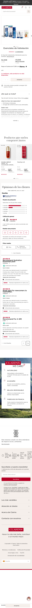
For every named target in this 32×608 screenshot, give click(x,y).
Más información (5, 444)
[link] (19, 61)
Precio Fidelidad (19, 61)
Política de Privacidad (23, 550)
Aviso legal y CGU (13, 552)
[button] (16, 94)
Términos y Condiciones (9, 550)
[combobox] (16, 561)
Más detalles (10, 56)
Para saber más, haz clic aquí (16, 190)
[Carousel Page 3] (16, 46)
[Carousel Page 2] (15, 46)
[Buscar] (28, 11)
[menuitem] (22, 7)
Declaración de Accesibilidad (16, 555)
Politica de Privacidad (10, 484)
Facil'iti (22, 552)
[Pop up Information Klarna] (26, 66)
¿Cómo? (26, 98)
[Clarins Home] (7, 7)
